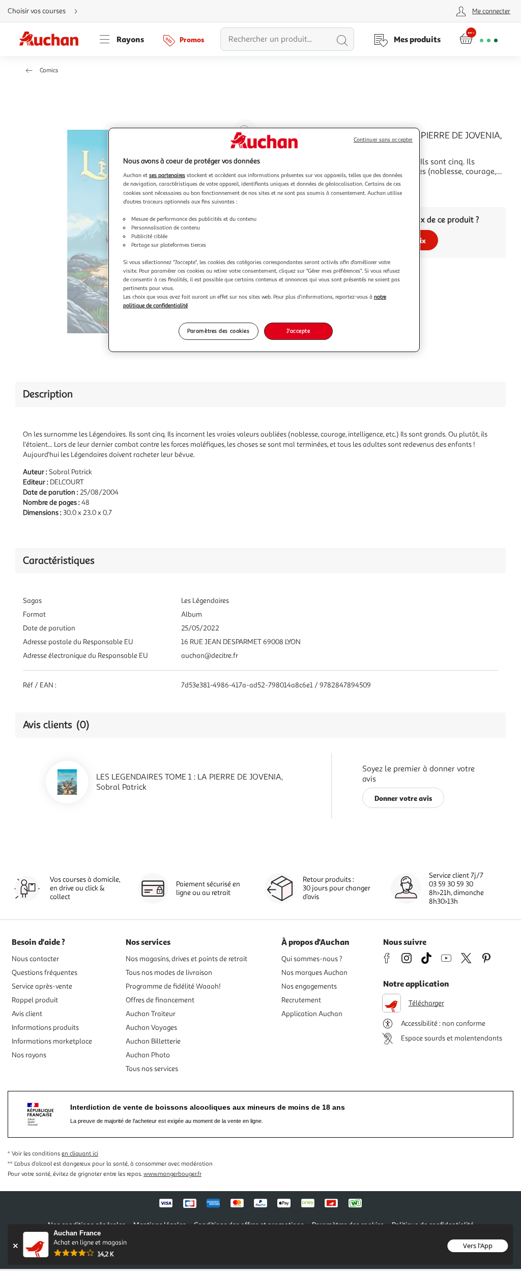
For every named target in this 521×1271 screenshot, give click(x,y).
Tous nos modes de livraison (169, 972)
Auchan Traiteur (151, 1013)
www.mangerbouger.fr (172, 1174)
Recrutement (301, 1000)
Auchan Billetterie (153, 1041)
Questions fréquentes (44, 972)
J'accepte (298, 330)
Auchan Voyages (151, 1027)
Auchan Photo (148, 1055)
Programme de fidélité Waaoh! (173, 986)
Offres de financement (160, 1000)
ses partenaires (167, 175)
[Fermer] (15, 1245)
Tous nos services (152, 1068)
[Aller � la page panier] (478, 39)
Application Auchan (311, 1013)
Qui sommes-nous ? (311, 959)
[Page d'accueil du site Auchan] (52, 39)
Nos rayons (29, 1055)
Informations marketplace (52, 1041)
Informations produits (45, 1027)
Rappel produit (35, 1000)
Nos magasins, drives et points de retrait (186, 959)
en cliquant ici (80, 1154)
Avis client (27, 1013)
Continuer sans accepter (383, 139)
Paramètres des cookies (218, 330)
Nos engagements (309, 986)
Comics (49, 70)
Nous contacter (35, 959)
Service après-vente (42, 986)
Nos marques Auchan (314, 972)
